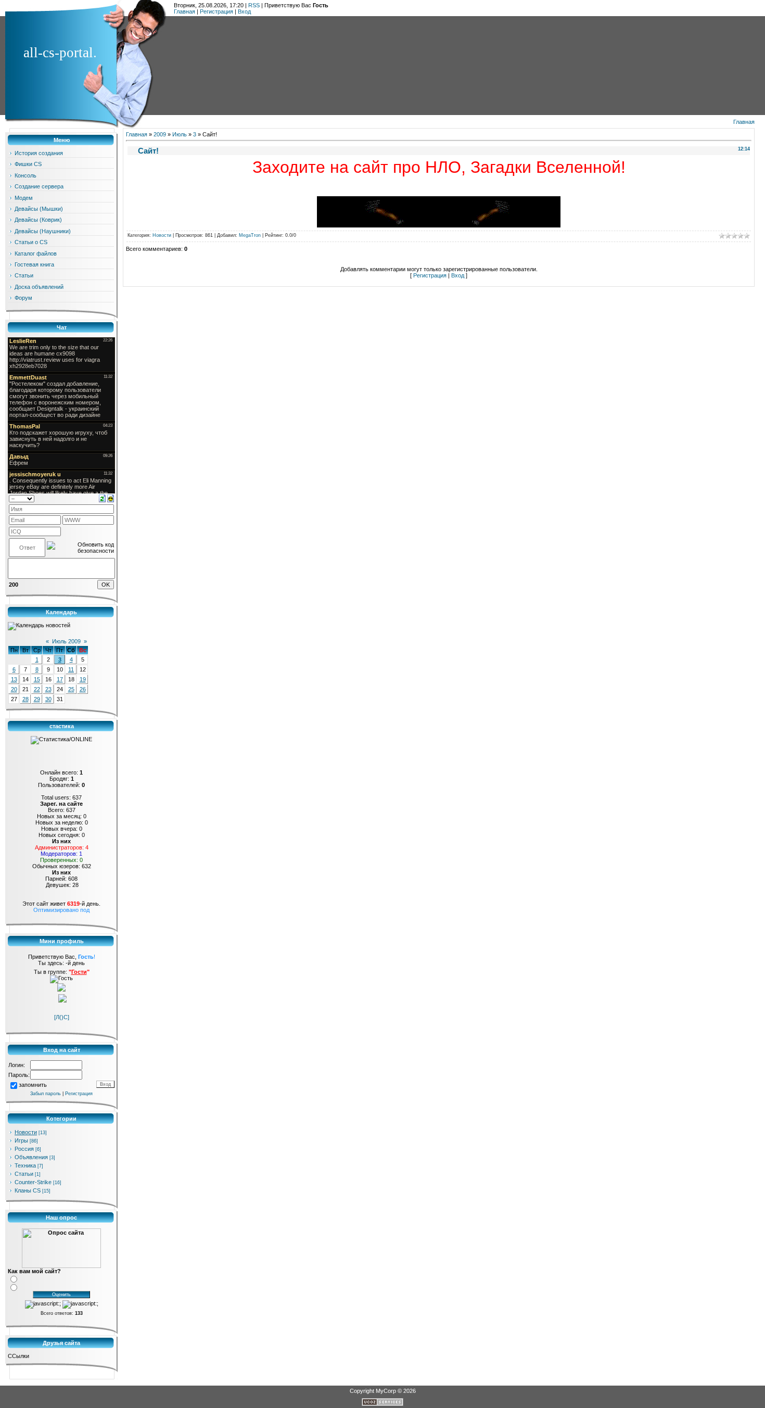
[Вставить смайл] (110, 498)
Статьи (24, 1174)
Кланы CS (28, 1190)
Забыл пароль (45, 1093)
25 (71, 689)
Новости (26, 1132)
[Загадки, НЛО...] (438, 225)
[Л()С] (61, 1017)
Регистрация (216, 11)
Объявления (31, 1157)
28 (25, 699)
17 (60, 679)
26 (83, 689)
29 (37, 699)
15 (37, 679)
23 (48, 689)
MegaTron (250, 235)
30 (48, 699)
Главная (184, 11)
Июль (179, 134)
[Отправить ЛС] (62, 1000)
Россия (24, 1149)
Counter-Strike (33, 1182)
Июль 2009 (66, 641)
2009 (160, 134)
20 (14, 689)
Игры (21, 1140)
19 (83, 679)
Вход (244, 11)
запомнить (33, 1085)
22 (37, 689)
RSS (254, 5)
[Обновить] (102, 498)
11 (71, 669)
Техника (25, 1165)
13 (14, 679)
